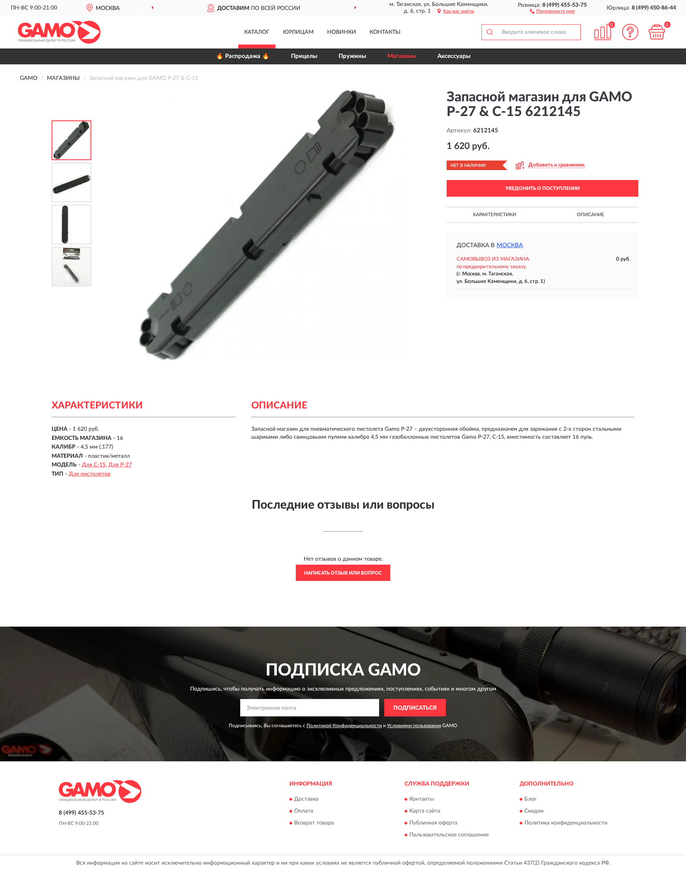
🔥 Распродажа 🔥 (243, 56)
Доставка (306, 799)
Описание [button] (590, 214)
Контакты (385, 32)
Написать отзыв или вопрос (343, 573)
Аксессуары (453, 56)
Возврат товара (314, 823)
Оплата (303, 811)
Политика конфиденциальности (565, 823)
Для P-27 (120, 465)
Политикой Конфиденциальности (344, 725)
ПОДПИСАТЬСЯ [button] (415, 708)
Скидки (533, 811)
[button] (552, 10)
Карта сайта (424, 811)
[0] (657, 32)
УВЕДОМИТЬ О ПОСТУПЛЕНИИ (542, 188)
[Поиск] (489, 32)
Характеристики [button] (494, 214)
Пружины (352, 56)
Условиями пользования (414, 725)
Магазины (401, 56)
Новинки (341, 32)
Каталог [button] (257, 32)
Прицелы (304, 56)
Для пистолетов (89, 474)
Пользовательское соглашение (449, 835)
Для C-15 (94, 465)
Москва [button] (510, 245)
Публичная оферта (433, 823)
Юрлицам (298, 32)
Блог (530, 799)
